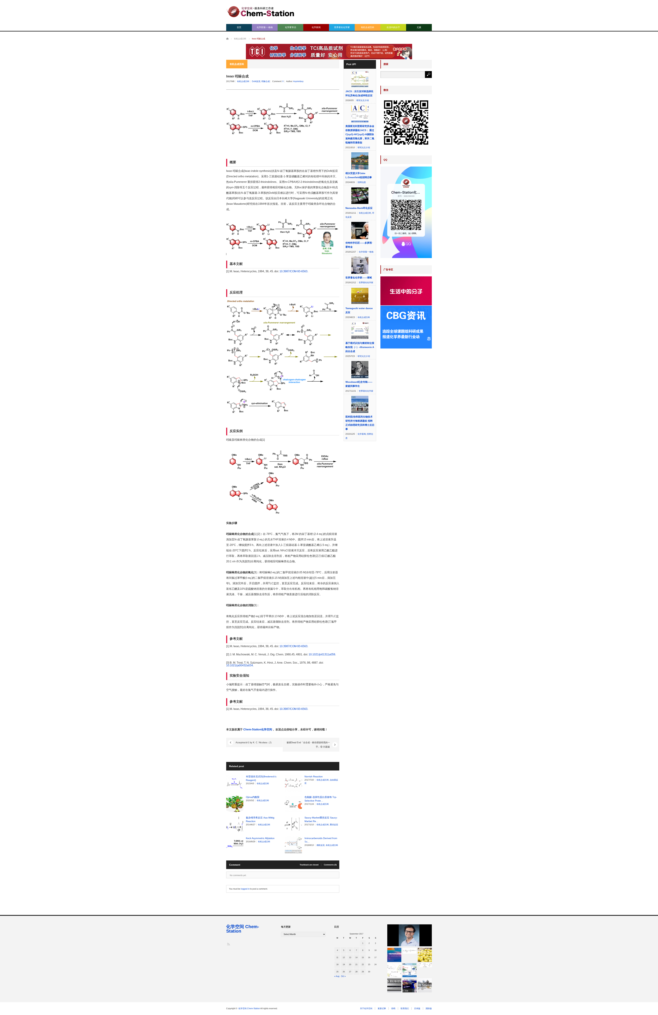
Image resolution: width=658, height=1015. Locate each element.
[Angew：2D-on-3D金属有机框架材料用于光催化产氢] (410, 970)
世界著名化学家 (342, 27)
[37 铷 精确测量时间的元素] (394, 985)
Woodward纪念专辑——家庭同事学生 (358, 384)
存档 (393, 1008)
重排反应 (334, 824)
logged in (245, 889)
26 (344, 972)
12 (344, 957)
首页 (239, 27)
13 (350, 957)
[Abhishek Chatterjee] (409, 935)
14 (356, 957)
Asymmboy (298, 81)
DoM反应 (256, 81)
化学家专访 (290, 27)
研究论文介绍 (362, 100)
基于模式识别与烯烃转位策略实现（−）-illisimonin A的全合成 (359, 347)
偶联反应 (320, 845)
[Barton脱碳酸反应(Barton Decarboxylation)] (410, 951)
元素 (419, 27)
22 (363, 964)
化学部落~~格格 (265, 27)
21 (356, 964)
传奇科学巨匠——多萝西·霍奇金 (359, 244)
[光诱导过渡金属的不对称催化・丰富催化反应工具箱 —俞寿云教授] (410, 985)
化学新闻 (316, 27)
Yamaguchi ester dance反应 (359, 310)
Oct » (343, 976)
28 (356, 972)
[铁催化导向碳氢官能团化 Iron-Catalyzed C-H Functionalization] (425, 965)
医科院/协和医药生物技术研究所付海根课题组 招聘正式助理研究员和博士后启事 (359, 422)
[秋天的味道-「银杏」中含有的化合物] (425, 955)
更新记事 (382, 1008)
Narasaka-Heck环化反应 (359, 208)
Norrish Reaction (313, 776)
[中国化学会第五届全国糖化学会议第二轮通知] (394, 955)
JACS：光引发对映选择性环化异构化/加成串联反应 (359, 93)
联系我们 (405, 1008)
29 (363, 972)
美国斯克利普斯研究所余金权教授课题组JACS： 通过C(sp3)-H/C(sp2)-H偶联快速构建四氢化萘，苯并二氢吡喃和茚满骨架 (359, 134)
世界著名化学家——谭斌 (358, 277)
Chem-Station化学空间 (257, 729)
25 (337, 972)
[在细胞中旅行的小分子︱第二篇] (394, 970)
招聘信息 (362, 182)
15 (363, 957)
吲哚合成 (265, 81)
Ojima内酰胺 (252, 797)
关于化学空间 (366, 1008)
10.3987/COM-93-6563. (293, 271)
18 (337, 964)
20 (350, 964)
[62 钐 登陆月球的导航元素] (425, 985)
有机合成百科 (367, 27)
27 (350, 972)
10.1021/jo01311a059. (322, 654)
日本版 (417, 1008)
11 (337, 957)
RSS (228, 944)
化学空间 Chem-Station (242, 929)
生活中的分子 (393, 27)
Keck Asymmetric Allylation (260, 838)
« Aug (336, 976)
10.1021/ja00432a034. (240, 665)
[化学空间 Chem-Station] (260, 11)
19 (344, 964)
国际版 (429, 1008)
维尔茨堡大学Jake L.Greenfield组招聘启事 (358, 175)
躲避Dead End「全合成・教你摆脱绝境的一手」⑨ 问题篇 (308, 744)
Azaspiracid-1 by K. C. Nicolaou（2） (254, 742)
